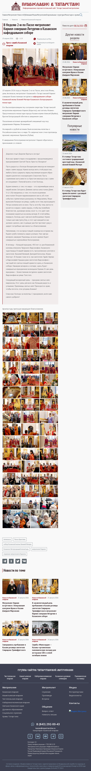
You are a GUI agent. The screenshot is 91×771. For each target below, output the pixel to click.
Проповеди (47, 695)
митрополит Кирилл (39, 549)
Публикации (28, 15)
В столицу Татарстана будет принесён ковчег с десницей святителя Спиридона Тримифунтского (74, 194)
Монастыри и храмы (72, 15)
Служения (46, 692)
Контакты (74, 703)
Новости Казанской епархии (31, 20)
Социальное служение (12, 713)
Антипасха (7, 539)
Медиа (34, 15)
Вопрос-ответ (48, 711)
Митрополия (41, 15)
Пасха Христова (19, 539)
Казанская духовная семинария (62, 677)
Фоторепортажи (76, 692)
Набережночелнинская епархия (43, 677)
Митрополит (12, 15)
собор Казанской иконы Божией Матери (17, 544)
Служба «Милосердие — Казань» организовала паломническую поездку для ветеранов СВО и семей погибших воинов (44, 650)
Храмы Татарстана (10, 716)
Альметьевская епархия (25, 677)
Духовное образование (12, 709)
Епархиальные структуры (55, 15)
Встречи (45, 699)
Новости (20, 15)
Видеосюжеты (75, 695)
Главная (5, 20)
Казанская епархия (10, 692)
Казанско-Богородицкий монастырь (16, 549)
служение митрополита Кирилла (15, 554)
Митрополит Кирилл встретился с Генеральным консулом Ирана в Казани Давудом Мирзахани (13, 607)
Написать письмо (49, 714)
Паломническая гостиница (80, 677)
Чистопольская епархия (9, 677)
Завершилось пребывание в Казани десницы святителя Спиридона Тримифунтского (14, 647)
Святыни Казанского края (13, 706)
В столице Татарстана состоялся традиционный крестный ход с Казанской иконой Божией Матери (73, 160)
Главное (5, 15)
